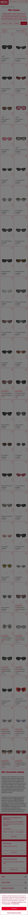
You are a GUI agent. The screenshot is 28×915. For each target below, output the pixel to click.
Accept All (14, 908)
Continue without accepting (14, 912)
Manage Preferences (17, 902)
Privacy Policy (7, 903)
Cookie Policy (16, 903)
